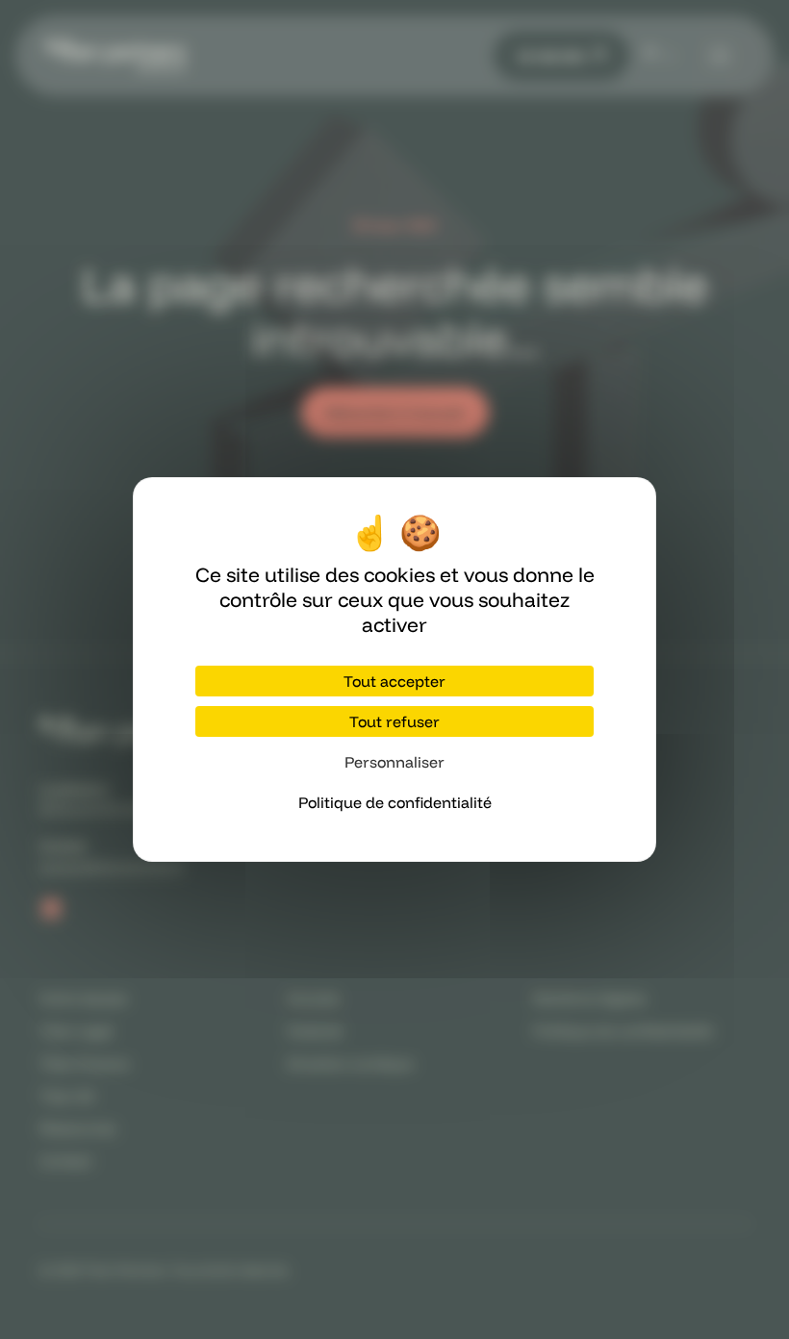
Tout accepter (394, 681)
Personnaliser (394, 761)
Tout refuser (394, 721)
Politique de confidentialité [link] (395, 802)
